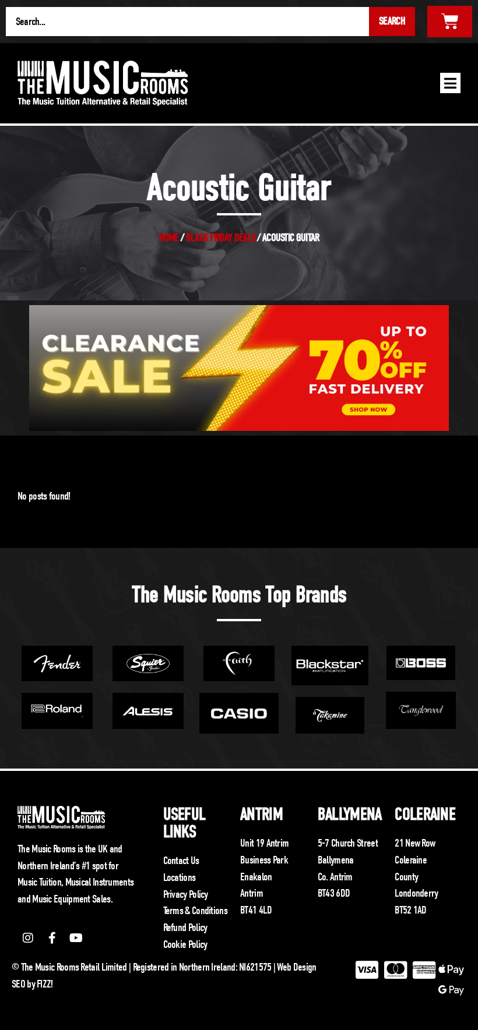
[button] (450, 83)
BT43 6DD (334, 893)
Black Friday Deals (220, 237)
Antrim (261, 814)
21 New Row (415, 843)
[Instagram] (27, 938)
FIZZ (44, 984)
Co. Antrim (335, 876)
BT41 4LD (256, 910)
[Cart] (449, 21)
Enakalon (256, 876)
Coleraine (425, 814)
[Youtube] (76, 938)
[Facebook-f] (51, 938)
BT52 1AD (410, 910)
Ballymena (350, 814)
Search (392, 21)
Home (169, 237)
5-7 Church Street (348, 843)
